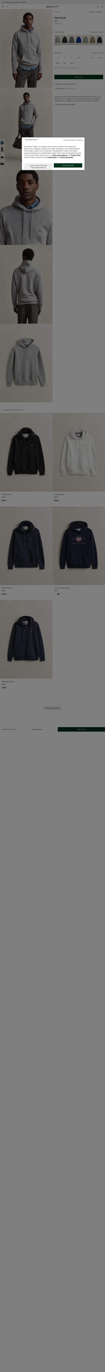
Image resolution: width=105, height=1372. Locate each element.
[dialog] (53, 153)
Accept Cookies (68, 165)
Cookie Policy (52, 157)
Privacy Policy (75, 155)
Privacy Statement (66, 157)
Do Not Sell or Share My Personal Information (38, 166)
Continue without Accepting (73, 140)
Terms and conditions (59, 155)
